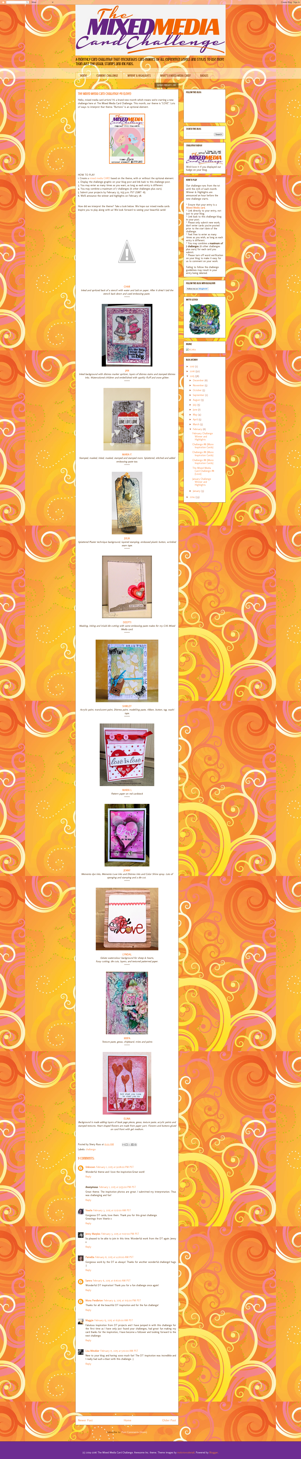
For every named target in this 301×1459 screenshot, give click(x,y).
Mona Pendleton (94, 1300)
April (196, 419)
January (197, 490)
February (198, 429)
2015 (192, 376)
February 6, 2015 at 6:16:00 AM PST (112, 1280)
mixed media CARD (100, 178)
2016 (192, 371)
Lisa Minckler (92, 1350)
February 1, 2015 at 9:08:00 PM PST (115, 1167)
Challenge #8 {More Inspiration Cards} (203, 446)
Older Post (169, 1420)
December (199, 380)
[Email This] (123, 1144)
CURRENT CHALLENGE (107, 75)
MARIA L (127, 790)
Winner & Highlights (139, 75)
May (195, 414)
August (197, 399)
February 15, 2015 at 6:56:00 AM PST (113, 1320)
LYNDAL (127, 954)
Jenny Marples (92, 1233)
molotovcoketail (186, 1452)
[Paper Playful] (204, 334)
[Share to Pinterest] (135, 1144)
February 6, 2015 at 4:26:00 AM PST (114, 1257)
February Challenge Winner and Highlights (202, 436)
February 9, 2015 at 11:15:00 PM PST (122, 1300)
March (196, 424)
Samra (88, 1280)
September (199, 395)
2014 (192, 497)
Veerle (88, 1210)
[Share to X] (129, 1144)
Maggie (89, 1320)
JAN (127, 370)
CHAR (127, 286)
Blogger (213, 1452)
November (199, 385)
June (195, 409)
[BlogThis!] (126, 1144)
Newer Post (85, 1420)
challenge (91, 1149)
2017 (192, 366)
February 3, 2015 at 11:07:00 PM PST (120, 1233)
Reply (88, 1176)
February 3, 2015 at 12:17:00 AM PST (112, 1210)
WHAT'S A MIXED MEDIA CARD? (175, 75)
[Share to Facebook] (132, 1144)
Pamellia (89, 1257)
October (197, 390)
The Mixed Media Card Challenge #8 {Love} (203, 470)
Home (83, 75)
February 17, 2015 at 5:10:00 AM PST (119, 1350)
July (195, 404)
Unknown (90, 1167)
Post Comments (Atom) (134, 1432)
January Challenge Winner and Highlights (201, 481)
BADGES (204, 75)
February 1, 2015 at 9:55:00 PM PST (117, 1187)
